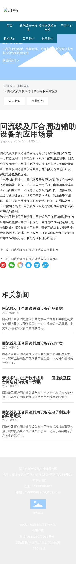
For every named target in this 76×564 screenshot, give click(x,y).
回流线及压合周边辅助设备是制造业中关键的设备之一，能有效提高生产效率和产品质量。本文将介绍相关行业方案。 (37, 358)
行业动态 (37, 100)
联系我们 (47, 38)
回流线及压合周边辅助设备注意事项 (34, 259)
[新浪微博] (3, 265)
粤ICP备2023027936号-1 (37, 536)
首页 (9, 25)
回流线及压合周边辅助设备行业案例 (34, 250)
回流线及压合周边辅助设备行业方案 (32, 343)
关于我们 (28, 38)
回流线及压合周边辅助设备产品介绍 (32, 308)
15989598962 (42, 486)
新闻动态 (9, 38)
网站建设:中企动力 (28, 542)
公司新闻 (14, 100)
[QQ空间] (37, 265)
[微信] (11, 265)
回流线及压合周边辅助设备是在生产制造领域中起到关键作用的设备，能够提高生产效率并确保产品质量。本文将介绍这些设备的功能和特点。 (37, 323)
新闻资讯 (23, 86)
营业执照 (54, 542)
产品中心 (66, 25)
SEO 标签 (39, 548)
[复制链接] (45, 265)
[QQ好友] (28, 265)
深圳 (44, 542)
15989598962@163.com (42, 492)
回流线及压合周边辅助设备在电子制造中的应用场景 (36, 414)
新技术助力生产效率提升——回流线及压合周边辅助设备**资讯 (36, 380)
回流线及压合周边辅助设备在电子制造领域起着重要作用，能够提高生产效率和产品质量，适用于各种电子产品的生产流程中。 (37, 431)
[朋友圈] (20, 265)
